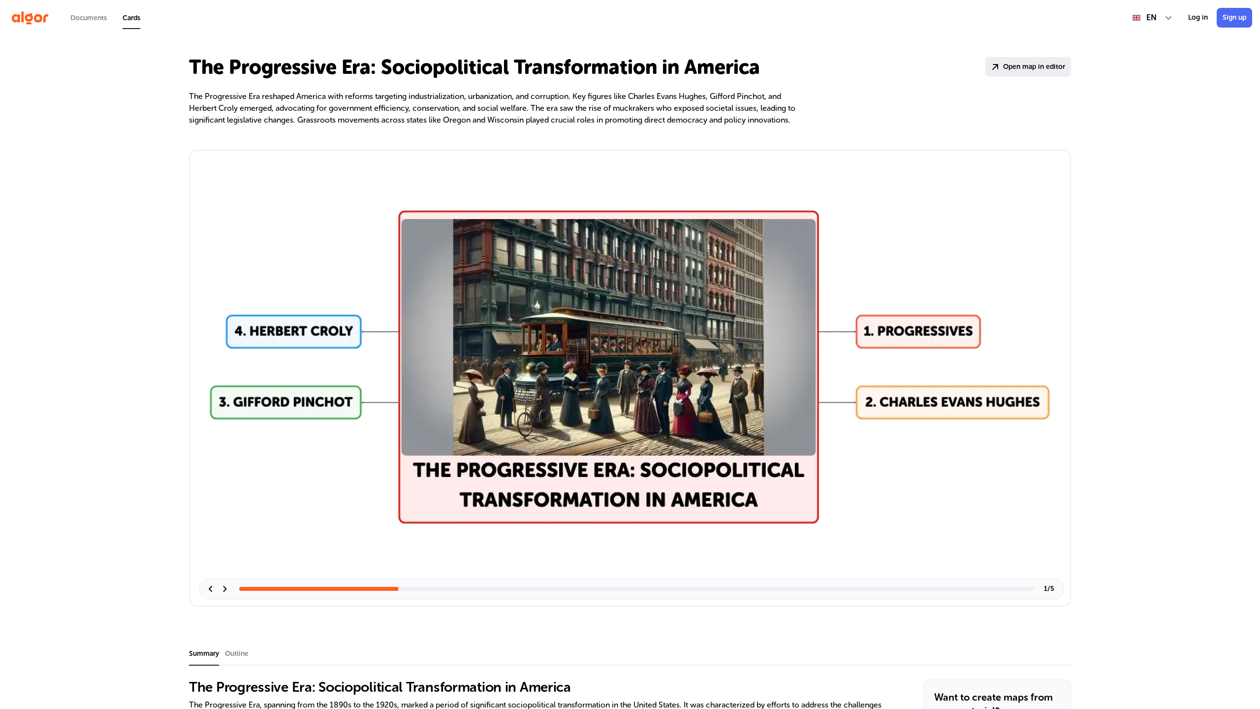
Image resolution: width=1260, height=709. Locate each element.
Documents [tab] (88, 18)
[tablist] (105, 17)
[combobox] (1152, 18)
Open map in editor (1034, 67)
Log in (1198, 17)
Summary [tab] (204, 653)
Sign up (1234, 17)
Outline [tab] (237, 653)
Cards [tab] (131, 18)
